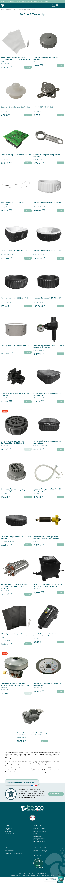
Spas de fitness (9, 828)
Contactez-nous (37, 829)
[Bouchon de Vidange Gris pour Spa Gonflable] (48, 41)
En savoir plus (55, 794)
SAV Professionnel (9, 850)
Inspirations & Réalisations (33, 1)
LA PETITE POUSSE (50, 875)
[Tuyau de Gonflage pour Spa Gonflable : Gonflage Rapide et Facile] (48, 472)
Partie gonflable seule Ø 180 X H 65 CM (47, 298)
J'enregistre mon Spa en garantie (13, 853)
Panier (28, 67)
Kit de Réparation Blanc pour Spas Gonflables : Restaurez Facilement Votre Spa (15, 59)
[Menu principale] (62, 5)
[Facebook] (34, 855)
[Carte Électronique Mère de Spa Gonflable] (16, 138)
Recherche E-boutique (39, 841)
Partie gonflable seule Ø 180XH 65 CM (47, 202)
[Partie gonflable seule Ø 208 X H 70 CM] (16, 281)
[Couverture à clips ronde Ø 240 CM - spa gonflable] (16, 520)
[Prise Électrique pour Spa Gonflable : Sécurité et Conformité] (48, 617)
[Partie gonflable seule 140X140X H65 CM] (16, 233)
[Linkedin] (40, 855)
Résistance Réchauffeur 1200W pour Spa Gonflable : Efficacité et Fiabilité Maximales (15, 586)
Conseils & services (21, 1)
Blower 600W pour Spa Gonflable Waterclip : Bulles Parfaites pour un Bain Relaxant (15, 685)
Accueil (2, 1)
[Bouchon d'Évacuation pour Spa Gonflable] (16, 90)
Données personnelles (39, 838)
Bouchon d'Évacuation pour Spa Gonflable (16, 107)
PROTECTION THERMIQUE (43, 107)
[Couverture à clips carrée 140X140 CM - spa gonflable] (48, 424)
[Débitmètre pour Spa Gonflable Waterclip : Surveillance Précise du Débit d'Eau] (32, 716)
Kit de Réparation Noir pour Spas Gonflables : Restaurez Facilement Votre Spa (15, 636)
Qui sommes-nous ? (10, 1)
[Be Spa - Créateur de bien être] (2, 5)
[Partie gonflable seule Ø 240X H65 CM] (48, 233)
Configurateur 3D (45, 1)
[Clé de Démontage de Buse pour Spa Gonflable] (48, 138)
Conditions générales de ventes (41, 834)
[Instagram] (37, 855)
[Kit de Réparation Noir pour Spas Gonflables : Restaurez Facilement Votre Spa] (16, 617)
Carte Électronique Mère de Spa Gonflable (16, 155)
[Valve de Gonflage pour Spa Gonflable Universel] (16, 377)
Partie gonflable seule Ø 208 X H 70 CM (15, 298)
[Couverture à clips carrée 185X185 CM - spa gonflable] (48, 377)
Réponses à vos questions (39, 828)
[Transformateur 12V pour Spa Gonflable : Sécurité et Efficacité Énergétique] (48, 568)
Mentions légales (37, 836)
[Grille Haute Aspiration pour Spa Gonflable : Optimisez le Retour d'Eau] (16, 472)
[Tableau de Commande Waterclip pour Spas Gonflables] (48, 667)
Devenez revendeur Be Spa (40, 850)
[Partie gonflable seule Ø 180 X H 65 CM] (48, 281)
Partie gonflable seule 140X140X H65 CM (16, 250)
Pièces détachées (9, 833)
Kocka (29, 875)
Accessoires (8, 831)
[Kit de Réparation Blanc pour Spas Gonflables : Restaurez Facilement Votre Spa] (16, 41)
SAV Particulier (8, 851)
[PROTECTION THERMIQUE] (48, 90)
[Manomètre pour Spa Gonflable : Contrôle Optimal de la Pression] (48, 329)
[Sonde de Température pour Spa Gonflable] (16, 186)
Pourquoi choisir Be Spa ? (39, 831)
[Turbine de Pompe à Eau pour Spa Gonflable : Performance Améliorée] (48, 520)
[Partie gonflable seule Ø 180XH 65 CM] (48, 186)
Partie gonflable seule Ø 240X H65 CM (47, 250)
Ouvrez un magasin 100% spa (40, 851)
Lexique (35, 833)
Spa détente (8, 829)
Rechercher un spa (38, 839)
